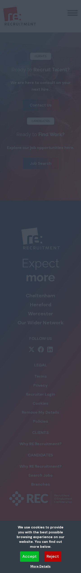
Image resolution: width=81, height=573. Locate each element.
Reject (53, 556)
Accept (29, 556)
